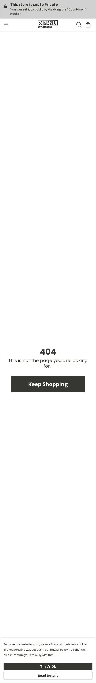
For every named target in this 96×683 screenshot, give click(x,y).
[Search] (79, 24)
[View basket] (87, 24)
